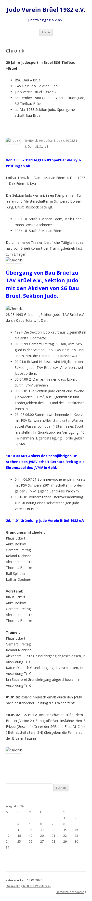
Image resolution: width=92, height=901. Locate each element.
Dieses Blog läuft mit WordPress (28, 886)
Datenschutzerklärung (71, 892)
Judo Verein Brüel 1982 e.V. (46, 9)
